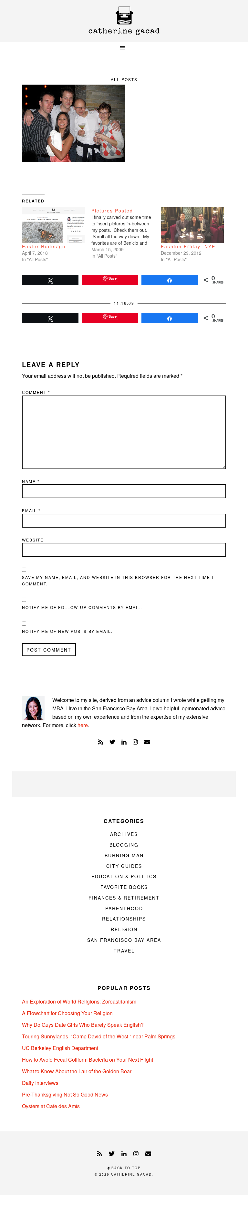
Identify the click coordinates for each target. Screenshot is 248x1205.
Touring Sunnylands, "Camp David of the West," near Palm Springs (98, 1036)
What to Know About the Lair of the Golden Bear (76, 1071)
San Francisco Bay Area (124, 940)
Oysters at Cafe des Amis (51, 1106)
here (83, 725)
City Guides (124, 866)
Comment (36, 392)
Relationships (124, 918)
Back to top (125, 1168)
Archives (124, 834)
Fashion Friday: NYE (188, 246)
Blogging (124, 844)
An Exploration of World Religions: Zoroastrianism (79, 1001)
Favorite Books (124, 887)
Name (31, 481)
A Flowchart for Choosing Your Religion (67, 1013)
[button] (124, 48)
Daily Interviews (40, 1083)
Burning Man (124, 855)
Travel (124, 950)
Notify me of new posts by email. (67, 631)
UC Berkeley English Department (60, 1048)
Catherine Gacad (124, 20)
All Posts (124, 79)
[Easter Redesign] (53, 225)
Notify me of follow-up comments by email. (82, 607)
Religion (124, 929)
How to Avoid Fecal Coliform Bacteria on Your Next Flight (87, 1059)
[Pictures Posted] (126, 233)
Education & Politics (124, 876)
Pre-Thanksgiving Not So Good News (65, 1094)
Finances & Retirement (124, 897)
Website (33, 539)
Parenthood (124, 908)
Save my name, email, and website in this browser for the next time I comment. (117, 580)
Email (31, 510)
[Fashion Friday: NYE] (192, 225)
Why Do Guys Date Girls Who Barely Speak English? (83, 1024)
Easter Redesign (44, 246)
